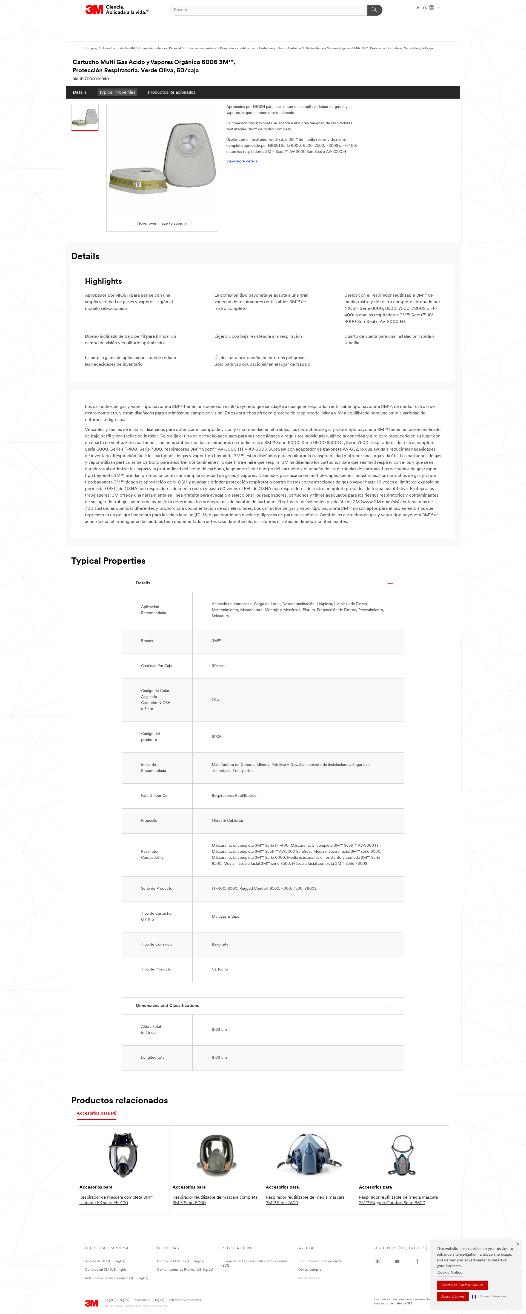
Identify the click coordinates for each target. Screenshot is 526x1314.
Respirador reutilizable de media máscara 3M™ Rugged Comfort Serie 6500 (398, 1200)
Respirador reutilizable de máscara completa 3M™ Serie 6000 (215, 1200)
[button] (489, 1296)
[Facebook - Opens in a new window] (417, 1261)
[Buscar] (374, 10)
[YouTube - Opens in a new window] (397, 1261)
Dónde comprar (310, 1270)
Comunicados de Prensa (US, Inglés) (185, 1270)
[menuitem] (79, 92)
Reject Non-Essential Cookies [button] (462, 1285)
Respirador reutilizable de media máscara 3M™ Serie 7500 (305, 1200)
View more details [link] (241, 161)
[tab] (96, 1113)
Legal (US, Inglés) (117, 1300)
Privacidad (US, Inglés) (148, 1300)
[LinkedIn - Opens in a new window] (377, 1261)
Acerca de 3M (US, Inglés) (105, 1261)
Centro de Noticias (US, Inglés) (180, 1261)
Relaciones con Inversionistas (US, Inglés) (116, 1278)
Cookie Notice (450, 1273)
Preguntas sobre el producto (320, 1261)
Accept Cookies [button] (452, 1296)
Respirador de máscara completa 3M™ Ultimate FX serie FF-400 (116, 1200)
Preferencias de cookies (184, 1300)
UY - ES (422, 8)
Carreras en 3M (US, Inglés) (106, 1270)
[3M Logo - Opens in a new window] (116, 10)
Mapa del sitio (309, 1278)
